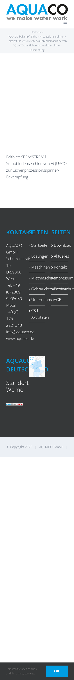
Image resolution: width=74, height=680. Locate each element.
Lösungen (37, 256)
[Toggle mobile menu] (66, 22)
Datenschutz (60, 289)
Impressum (60, 278)
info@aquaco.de (20, 332)
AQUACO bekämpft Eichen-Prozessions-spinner (36, 36)
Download (60, 245)
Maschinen (37, 267)
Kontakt (60, 267)
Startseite (36, 32)
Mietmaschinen (37, 278)
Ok (57, 671)
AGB (57, 299)
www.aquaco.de (20, 338)
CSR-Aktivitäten (37, 314)
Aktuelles (60, 256)
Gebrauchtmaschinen (37, 289)
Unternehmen (37, 299)
